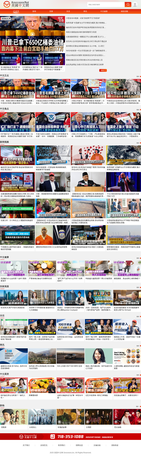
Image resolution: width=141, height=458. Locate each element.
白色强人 (32, 427)
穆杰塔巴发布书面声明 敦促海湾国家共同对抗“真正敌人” (86, 27)
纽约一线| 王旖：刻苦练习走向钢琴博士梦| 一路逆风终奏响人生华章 (42, 339)
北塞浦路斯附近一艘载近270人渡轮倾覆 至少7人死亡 (86, 37)
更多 (103, 70)
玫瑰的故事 (62, 427)
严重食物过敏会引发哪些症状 (40, 278)
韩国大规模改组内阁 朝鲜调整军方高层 (81, 32)
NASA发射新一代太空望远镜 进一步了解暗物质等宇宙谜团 (86, 51)
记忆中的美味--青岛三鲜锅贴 (97, 395)
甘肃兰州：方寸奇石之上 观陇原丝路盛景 (17, 220)
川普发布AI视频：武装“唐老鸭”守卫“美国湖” (83, 18)
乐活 (68, 11)
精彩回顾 (124, 11)
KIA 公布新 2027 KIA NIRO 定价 (69, 366)
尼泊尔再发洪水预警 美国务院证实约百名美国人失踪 (86, 55)
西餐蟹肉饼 (33, 395)
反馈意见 (43, 445)
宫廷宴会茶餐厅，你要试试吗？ (126, 395)
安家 (51, 11)
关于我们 (26, 445)
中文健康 (104, 11)
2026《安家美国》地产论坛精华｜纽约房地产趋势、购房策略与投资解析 (99, 310)
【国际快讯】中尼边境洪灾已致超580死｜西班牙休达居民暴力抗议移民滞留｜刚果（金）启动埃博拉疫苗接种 (52, 222)
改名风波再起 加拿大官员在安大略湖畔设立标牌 (85, 64)
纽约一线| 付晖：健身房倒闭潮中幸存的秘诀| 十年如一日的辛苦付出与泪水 (98, 339)
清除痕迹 (114, 445)
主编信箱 (97, 445)
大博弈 (88, 427)
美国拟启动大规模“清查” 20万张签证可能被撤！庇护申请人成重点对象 (54, 69)
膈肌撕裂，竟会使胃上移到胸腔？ (127, 278)
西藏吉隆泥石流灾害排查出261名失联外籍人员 (84, 60)
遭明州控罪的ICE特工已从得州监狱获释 (51, 247)
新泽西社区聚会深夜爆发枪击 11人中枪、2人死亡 (85, 46)
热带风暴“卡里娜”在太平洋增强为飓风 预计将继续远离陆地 (86, 23)
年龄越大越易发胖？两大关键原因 (99, 278)
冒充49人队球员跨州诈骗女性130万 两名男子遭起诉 (86, 41)
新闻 (34, 11)
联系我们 (61, 445)
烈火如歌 (117, 427)
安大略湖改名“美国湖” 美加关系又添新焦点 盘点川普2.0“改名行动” (10, 69)
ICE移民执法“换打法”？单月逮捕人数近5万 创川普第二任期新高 (32, 69)
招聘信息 (79, 445)
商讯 (85, 11)
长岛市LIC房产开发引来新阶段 (13, 308)
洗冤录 (3, 427)
